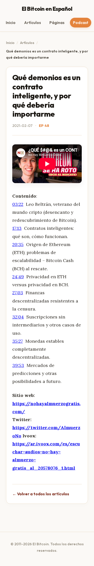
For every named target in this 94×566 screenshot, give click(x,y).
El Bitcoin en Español (47, 8)
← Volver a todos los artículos (40, 493)
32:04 (18, 317)
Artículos (32, 22)
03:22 (17, 204)
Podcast (80, 22)
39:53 (18, 365)
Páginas (56, 22)
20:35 (18, 244)
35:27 (17, 341)
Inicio (11, 22)
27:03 (17, 292)
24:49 (18, 277)
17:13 (17, 228)
